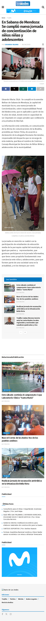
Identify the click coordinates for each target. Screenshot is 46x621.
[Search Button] (43, 7)
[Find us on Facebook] (2, 614)
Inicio (3, 18)
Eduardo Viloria (11, 44)
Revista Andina (7, 602)
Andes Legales (31, 599)
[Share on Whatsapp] (23, 89)
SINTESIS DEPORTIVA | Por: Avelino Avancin (19, 529)
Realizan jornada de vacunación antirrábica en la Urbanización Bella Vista (29, 309)
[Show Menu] (3, 7)
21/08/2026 (21, 292)
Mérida (20, 599)
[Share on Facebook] (6, 89)
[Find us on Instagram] (11, 614)
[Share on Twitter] (14, 89)
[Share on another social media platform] (40, 89)
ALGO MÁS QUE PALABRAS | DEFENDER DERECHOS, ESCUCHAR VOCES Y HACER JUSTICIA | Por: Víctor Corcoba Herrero (22, 517)
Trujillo (9, 18)
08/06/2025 (26, 44)
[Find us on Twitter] (6, 614)
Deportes (7, 390)
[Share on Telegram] (32, 89)
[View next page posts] (25, 332)
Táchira (12, 599)
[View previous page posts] (21, 332)
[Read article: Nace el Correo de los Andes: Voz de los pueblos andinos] (9, 299)
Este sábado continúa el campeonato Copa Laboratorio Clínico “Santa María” (29, 287)
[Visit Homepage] (23, 3)
